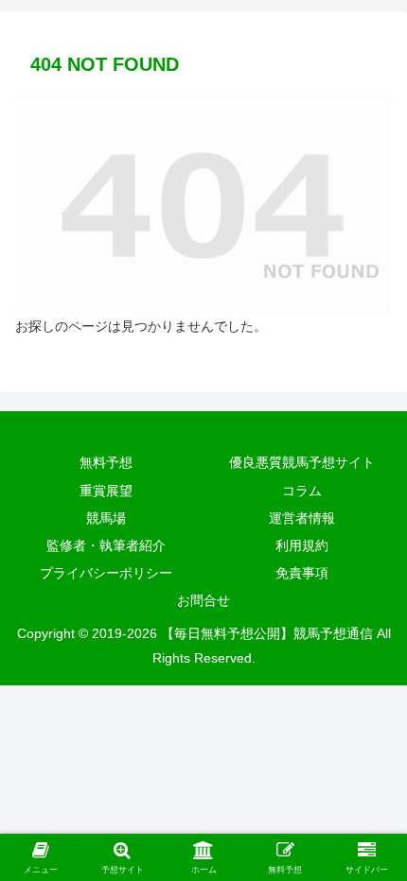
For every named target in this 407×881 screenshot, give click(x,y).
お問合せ (203, 600)
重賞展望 (106, 490)
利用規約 (301, 545)
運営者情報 (302, 518)
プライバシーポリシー (106, 572)
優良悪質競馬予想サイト (302, 462)
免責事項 (301, 572)
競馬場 (106, 518)
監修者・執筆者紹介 (106, 545)
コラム (302, 490)
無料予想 (106, 462)
